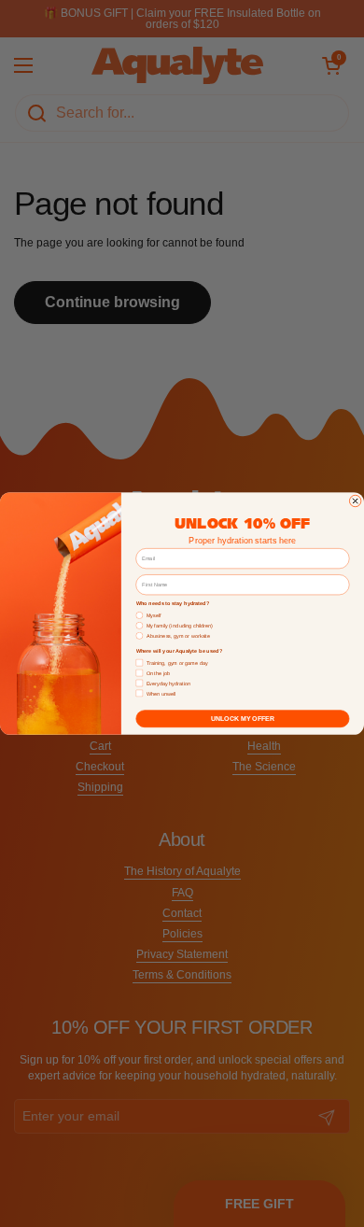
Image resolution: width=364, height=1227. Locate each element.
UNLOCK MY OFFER (242, 719)
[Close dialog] (354, 500)
